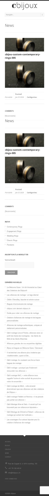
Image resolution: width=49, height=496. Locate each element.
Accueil (8, 442)
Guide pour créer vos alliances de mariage (23, 313)
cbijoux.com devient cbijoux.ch (18, 308)
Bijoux (7, 445)
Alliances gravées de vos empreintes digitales (24, 343)
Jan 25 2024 (19, 97)
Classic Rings (12, 240)
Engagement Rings (14, 231)
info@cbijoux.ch (14, 472)
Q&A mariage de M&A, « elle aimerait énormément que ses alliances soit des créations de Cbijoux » (25, 389)
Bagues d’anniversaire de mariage (20, 304)
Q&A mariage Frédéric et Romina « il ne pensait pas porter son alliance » (25, 398)
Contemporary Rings (14, 226)
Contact (8, 457)
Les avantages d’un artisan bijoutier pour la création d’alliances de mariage (23, 421)
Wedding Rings (12, 236)
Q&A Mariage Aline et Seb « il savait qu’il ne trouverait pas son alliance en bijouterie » (24, 405)
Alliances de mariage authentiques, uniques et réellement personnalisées (24, 326)
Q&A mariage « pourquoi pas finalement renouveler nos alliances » (22, 369)
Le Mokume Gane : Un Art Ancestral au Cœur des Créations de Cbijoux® (24, 288)
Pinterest (6, 484)
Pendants (10, 244)
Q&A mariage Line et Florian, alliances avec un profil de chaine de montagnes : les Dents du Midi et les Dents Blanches (25, 336)
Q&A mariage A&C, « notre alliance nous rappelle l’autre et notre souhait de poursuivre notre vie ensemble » (24, 378)
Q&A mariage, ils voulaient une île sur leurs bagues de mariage (23, 361)
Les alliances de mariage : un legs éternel (22, 295)
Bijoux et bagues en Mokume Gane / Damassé (24, 348)
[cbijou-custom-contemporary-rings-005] (24, 44)
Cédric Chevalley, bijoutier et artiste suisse (23, 299)
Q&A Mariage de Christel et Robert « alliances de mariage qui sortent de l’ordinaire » (25, 413)
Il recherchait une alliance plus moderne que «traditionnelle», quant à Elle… (23, 354)
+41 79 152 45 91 (14, 468)
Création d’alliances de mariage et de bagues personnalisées (24, 319)
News (7, 453)
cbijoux (8, 449)
